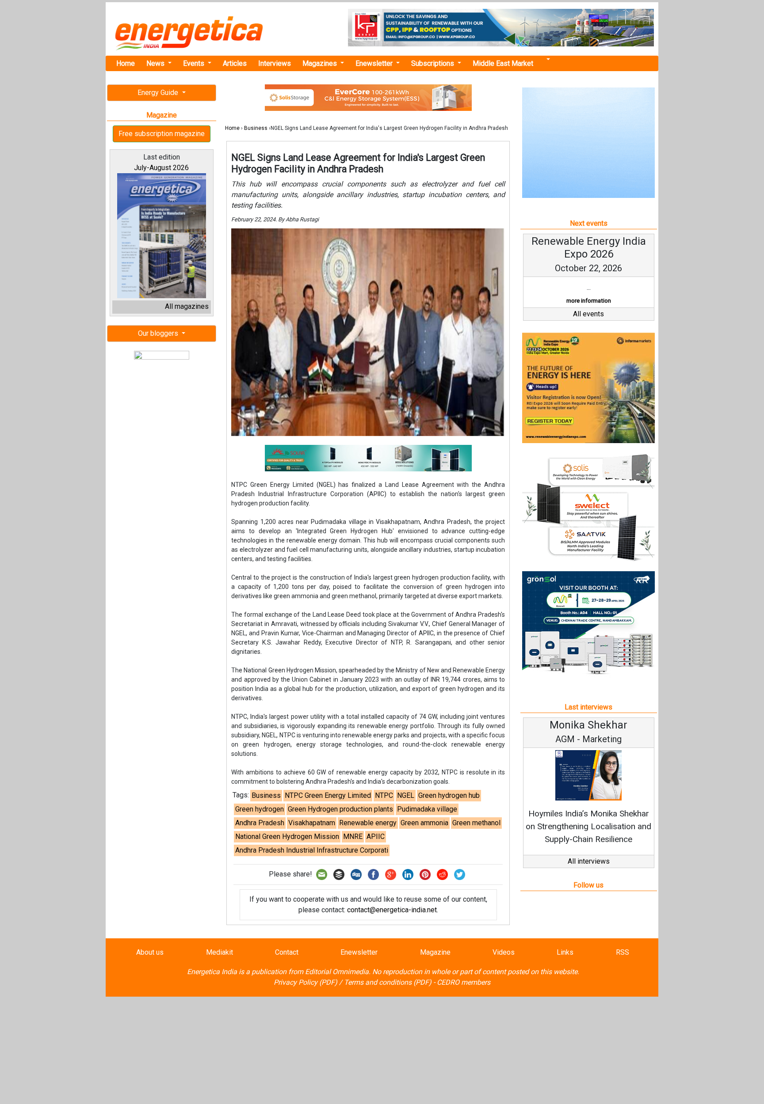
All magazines (187, 306)
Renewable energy (368, 823)
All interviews (589, 861)
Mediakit (219, 952)
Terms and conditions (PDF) (388, 982)
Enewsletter (374, 63)
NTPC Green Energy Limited (328, 795)
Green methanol (476, 823)
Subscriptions (433, 63)
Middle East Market (503, 63)
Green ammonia (424, 823)
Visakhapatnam (311, 823)
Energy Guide (159, 92)
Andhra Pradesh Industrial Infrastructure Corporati (311, 850)
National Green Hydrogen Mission (287, 836)
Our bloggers (159, 333)
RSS (622, 952)
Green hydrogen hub (449, 795)
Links (565, 952)
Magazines (320, 63)
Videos (504, 952)
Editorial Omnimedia (337, 971)
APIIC (376, 836)
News (156, 63)
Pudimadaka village (427, 809)
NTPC (384, 795)
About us (150, 952)
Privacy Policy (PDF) (305, 982)
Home (125, 63)
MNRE (353, 836)
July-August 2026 (161, 167)
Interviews (274, 63)
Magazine (435, 952)
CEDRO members (463, 982)
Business (255, 128)
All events (588, 314)
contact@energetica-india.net (392, 910)
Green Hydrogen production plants (340, 809)
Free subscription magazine (161, 133)
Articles (235, 63)
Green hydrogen (259, 809)
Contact (286, 952)
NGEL (405, 795)
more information (588, 300)
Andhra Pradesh (259, 823)
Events (194, 63)
